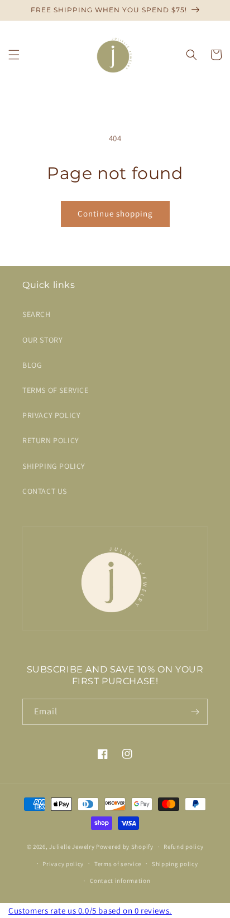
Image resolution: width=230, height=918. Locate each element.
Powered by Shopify (125, 846)
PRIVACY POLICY (51, 415)
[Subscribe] (195, 712)
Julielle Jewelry (71, 846)
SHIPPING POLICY (53, 466)
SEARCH (36, 314)
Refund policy (183, 846)
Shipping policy (175, 864)
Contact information (120, 881)
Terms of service (117, 864)
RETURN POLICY (50, 440)
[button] (14, 54)
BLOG (32, 365)
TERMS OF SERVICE (55, 390)
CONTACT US (44, 491)
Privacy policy (63, 864)
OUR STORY (42, 340)
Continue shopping (115, 213)
